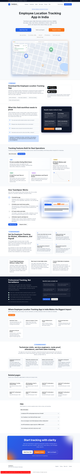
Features (26, 4)
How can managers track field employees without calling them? (34, 420)
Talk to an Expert (40, 30)
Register (57, 466)
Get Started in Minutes (49, 128)
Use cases (41, 4)
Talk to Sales (11, 315)
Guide (36, 4)
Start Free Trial (68, 4)
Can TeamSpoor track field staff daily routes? (31, 417)
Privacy (45, 4)
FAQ (49, 4)
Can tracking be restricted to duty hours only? (31, 428)
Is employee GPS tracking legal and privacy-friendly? (32, 413)
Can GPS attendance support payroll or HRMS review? (32, 424)
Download (32, 4)
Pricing (63, 0)
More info (66, 0)
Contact (70, 0)
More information (24, 409)
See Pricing (58, 128)
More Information (12, 153)
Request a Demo (56, 30)
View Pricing (60, 4)
